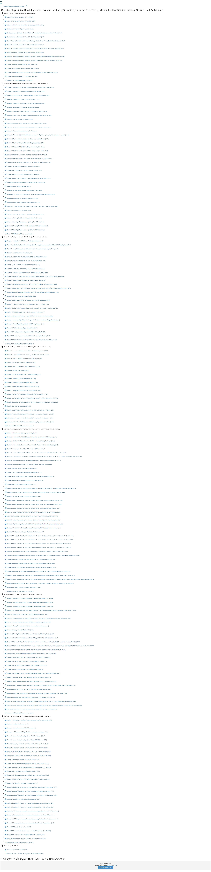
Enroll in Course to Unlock (105, 867)
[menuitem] (1, 4)
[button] (1, 1)
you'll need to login (112, 865)
